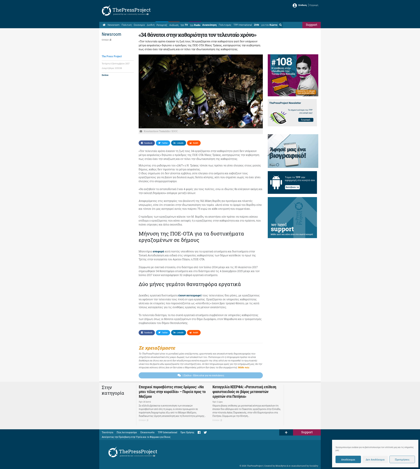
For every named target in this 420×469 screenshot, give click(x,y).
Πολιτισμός (225, 24)
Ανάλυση (173, 25)
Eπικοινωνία (147, 432)
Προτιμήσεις (402, 459)
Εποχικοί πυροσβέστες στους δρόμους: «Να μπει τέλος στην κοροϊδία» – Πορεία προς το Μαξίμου (172, 392)
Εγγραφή (313, 5)
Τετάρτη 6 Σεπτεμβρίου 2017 (116, 63)
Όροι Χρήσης (187, 432)
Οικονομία (139, 24)
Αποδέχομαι (348, 459)
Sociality (313, 465)
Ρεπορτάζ (162, 25)
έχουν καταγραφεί (190, 295)
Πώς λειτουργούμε (127, 432)
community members (136, 14)
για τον (269, 24)
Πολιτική (127, 24)
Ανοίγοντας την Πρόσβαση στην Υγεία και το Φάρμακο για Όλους (136, 436)
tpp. (184, 24)
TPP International (242, 24)
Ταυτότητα (107, 432)
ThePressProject (131, 10)
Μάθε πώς (243, 367)
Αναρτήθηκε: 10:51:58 (112, 68)
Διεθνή (151, 24)
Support (311, 24)
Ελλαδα (105, 40)
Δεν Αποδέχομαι (375, 459)
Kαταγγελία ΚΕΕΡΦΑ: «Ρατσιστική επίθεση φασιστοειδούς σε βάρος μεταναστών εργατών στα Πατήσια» (244, 392)
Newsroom (113, 24)
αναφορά (158, 251)
